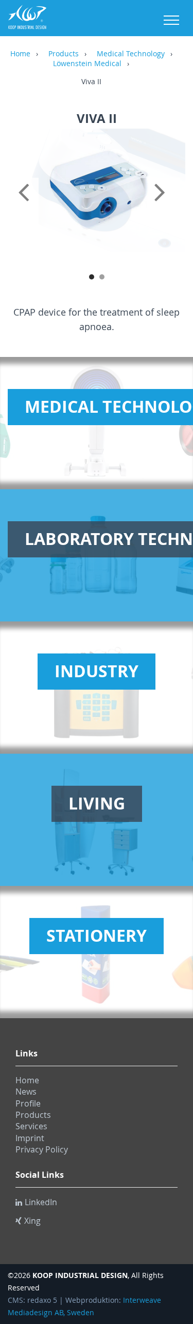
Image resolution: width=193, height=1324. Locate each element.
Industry (96, 671)
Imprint (29, 1138)
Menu (171, 20)
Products (63, 54)
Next (167, 203)
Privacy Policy (41, 1149)
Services (31, 1126)
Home (20, 54)
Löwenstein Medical (87, 64)
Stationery (96, 935)
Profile (28, 1103)
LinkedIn (41, 1202)
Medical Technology (131, 54)
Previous (26, 203)
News (26, 1091)
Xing (32, 1220)
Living (96, 803)
